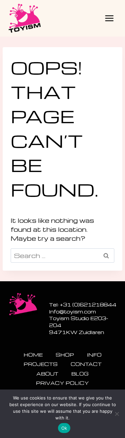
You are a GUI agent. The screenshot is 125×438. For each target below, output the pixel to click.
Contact (86, 364)
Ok (64, 428)
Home (33, 355)
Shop (65, 355)
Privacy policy (62, 383)
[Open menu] (109, 18)
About (47, 374)
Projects (41, 364)
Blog (80, 374)
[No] (116, 413)
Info (94, 355)
